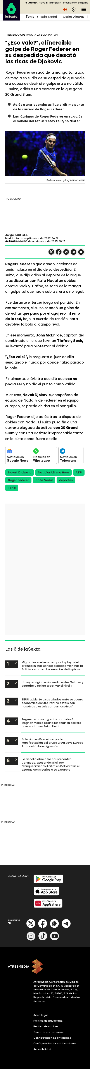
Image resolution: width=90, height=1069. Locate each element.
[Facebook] (42, 927)
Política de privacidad (47, 1020)
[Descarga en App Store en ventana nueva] (46, 894)
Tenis (12, 488)
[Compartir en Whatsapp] (66, 254)
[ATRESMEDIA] (45, 967)
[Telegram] (66, 927)
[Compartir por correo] (81, 254)
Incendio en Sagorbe (75, 2)
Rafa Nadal (48, 17)
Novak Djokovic (19, 472)
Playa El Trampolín (50, 2)
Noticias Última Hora (53, 472)
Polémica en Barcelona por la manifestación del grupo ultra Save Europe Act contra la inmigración (52, 742)
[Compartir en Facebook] (58, 254)
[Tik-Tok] (42, 939)
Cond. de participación (48, 1032)
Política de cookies (46, 1026)
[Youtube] (54, 939)
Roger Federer (18, 480)
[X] (51, 254)
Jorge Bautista (16, 235)
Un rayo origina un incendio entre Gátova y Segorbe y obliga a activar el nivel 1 (52, 683)
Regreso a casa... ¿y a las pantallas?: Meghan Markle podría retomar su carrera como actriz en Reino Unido (51, 722)
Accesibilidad (42, 1049)
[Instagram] (31, 939)
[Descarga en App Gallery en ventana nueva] (48, 907)
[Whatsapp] (54, 927)
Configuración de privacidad (52, 1037)
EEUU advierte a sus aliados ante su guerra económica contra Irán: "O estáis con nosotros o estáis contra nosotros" (52, 703)
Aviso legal (40, 1015)
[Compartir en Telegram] (73, 254)
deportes (66, 480)
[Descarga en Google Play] (48, 882)
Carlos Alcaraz (74, 17)
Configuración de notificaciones (54, 1043)
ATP (79, 472)
